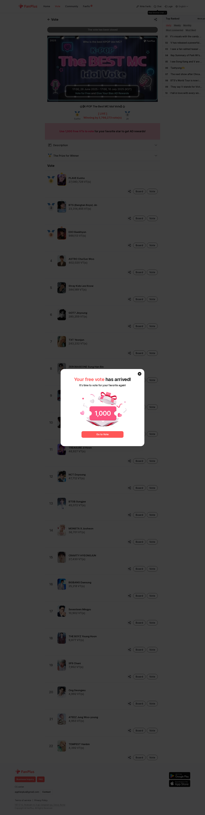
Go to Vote (102, 434)
